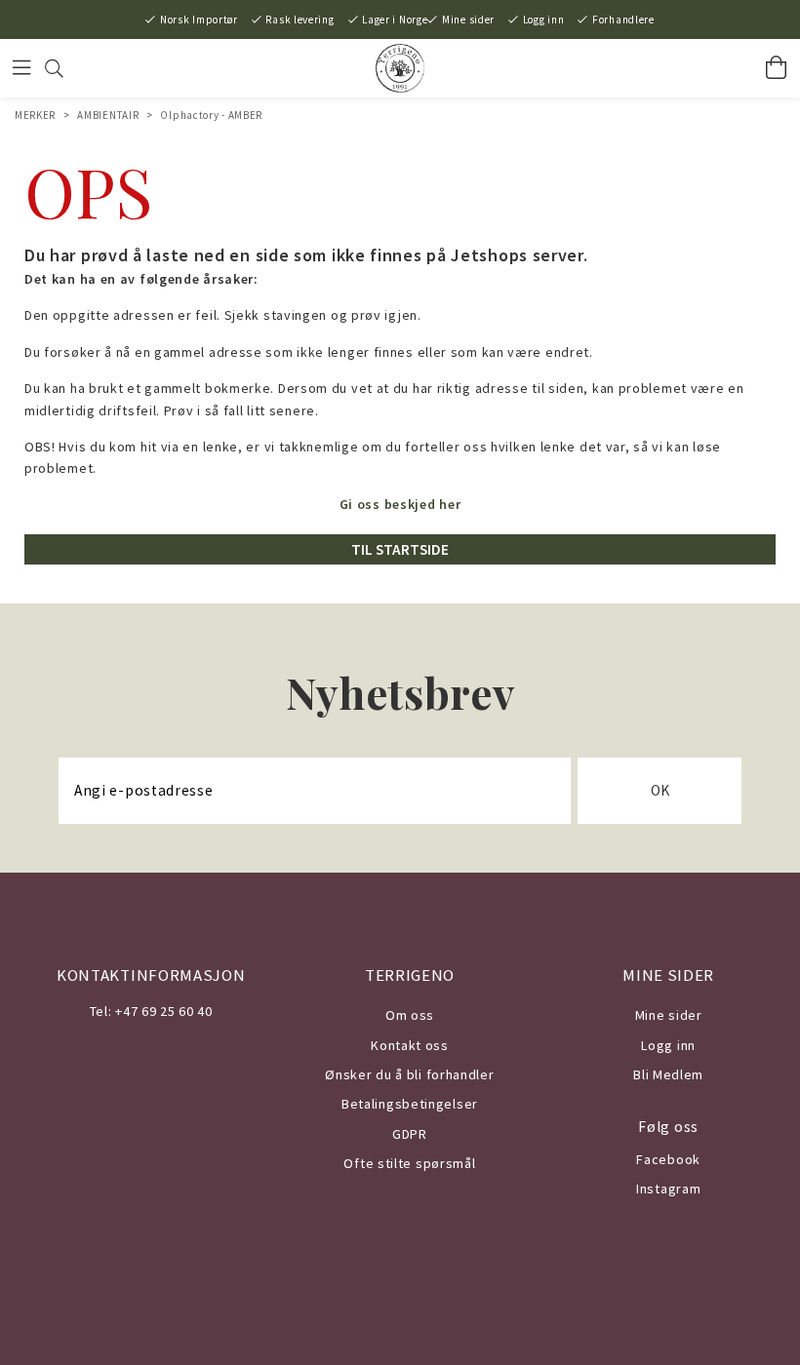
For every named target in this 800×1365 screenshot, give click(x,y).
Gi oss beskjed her (400, 504)
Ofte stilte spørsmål (409, 1163)
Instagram (668, 1188)
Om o (402, 1015)
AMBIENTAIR (108, 115)
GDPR (409, 1134)
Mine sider (468, 19)
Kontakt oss (410, 1045)
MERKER (35, 115)
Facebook (668, 1159)
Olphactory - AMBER (211, 115)
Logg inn (544, 19)
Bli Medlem (668, 1074)
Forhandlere (623, 19)
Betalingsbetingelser (409, 1103)
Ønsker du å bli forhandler (409, 1074)
